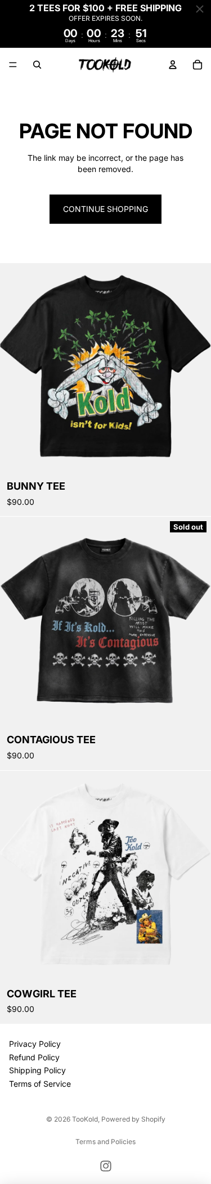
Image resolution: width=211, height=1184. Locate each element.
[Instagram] (106, 1166)
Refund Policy (34, 1057)
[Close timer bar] (199, 8)
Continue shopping (105, 209)
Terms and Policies (105, 1141)
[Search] (37, 64)
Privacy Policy (35, 1044)
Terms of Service (40, 1083)
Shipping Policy (37, 1070)
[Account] (172, 64)
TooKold (85, 1119)
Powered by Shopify (133, 1119)
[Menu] (13, 65)
